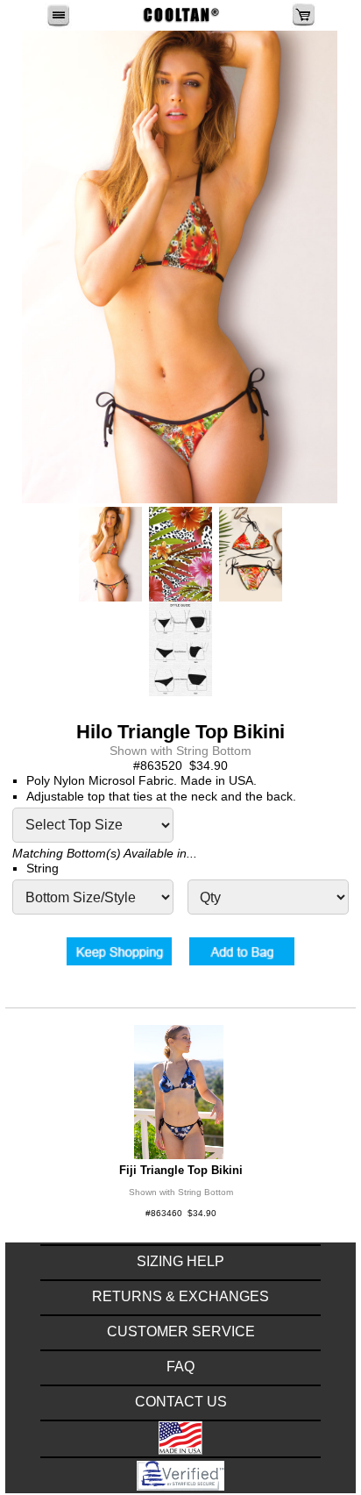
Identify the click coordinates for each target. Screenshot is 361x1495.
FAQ (180, 1366)
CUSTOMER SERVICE (181, 1331)
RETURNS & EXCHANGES (180, 1296)
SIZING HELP (180, 1261)
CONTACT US (181, 1401)
